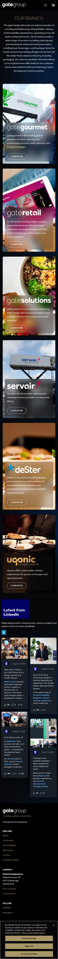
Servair (11, 759)
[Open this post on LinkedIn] (14, 673)
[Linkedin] (3, 632)
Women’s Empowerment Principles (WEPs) (40, 784)
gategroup (45, 700)
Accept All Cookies (29, 954)
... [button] (24, 698)
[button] (53, 5)
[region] (29, 940)
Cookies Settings (29, 938)
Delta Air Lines (10, 682)
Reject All (29, 946)
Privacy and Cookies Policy (33, 933)
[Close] (54, 925)
